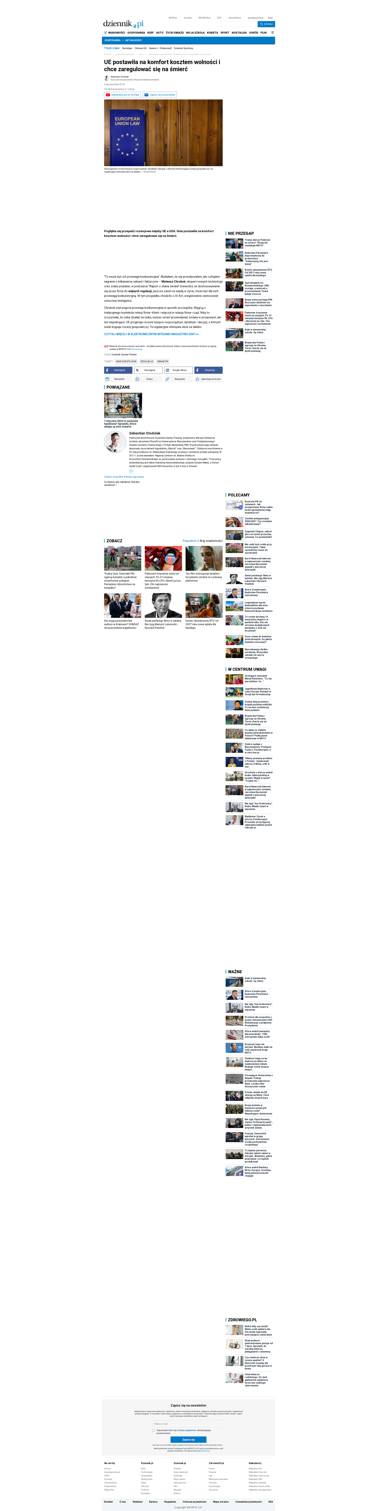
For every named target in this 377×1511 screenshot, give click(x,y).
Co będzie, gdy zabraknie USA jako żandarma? (122, 483)
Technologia (146, 1472)
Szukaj (268, 24)
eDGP (106, 1475)
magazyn (162, 361)
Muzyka (177, 1490)
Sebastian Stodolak (135, 78)
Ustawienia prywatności (248, 1501)
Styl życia (213, 1490)
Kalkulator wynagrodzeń (260, 1490)
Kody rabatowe (181, 1472)
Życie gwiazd (180, 1483)
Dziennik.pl (147, 1463)
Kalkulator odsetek (257, 1483)
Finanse (212, 1472)
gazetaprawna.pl (255, 18)
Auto (143, 1468)
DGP (219, 18)
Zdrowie (145, 1486)
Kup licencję (137, 349)
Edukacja (178, 1475)
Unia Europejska (126, 361)
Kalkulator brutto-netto (259, 1486)
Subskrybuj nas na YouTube (125, 94)
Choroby (213, 1483)
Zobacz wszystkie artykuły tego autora (124, 476)
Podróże (145, 1490)
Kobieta (177, 1468)
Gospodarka (113, 40)
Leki (211, 1475)
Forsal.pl (108, 1479)
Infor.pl (107, 1468)
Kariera (153, 1501)
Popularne (189, 541)
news (141, 54)
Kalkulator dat (255, 1468)
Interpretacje (110, 1486)
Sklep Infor (109, 1490)
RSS (270, 1501)
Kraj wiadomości (211, 541)
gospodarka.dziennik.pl (125, 54)
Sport (143, 1483)
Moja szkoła (179, 1479)
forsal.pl (188, 18)
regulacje (146, 361)
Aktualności (133, 40)
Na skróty (109, 1463)
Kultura (177, 1493)
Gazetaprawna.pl (112, 1472)
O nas (123, 1501)
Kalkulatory (255, 1463)
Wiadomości (146, 1479)
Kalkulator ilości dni (257, 1472)
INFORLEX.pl (204, 18)
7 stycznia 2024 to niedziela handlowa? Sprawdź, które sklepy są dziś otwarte (121, 424)
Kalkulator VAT (255, 1479)
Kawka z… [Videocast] (160, 48)
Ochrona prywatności (194, 1501)
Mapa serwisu (221, 1501)
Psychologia (214, 1486)
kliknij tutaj (205, 1451)
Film (176, 1486)
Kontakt (108, 1501)
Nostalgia (127, 48)
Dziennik (107, 54)
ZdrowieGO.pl (234, 18)
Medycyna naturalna (218, 1479)
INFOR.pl (173, 18)
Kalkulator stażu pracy (259, 1475)
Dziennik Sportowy (183, 48)
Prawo (212, 1468)
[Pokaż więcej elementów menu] (272, 33)
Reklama (137, 1501)
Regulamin (170, 1501)
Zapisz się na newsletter (162, 94)
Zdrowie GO (140, 48)
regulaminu (190, 1430)
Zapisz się (188, 1439)
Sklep (270, 18)
